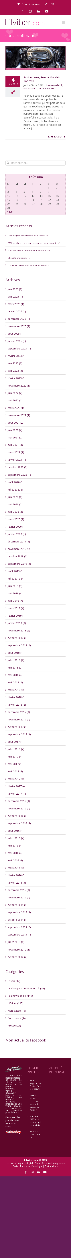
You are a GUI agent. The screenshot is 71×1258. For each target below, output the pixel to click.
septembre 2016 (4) (19, 823)
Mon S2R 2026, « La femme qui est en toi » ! (29, 250)
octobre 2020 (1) (17, 467)
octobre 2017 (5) (17, 727)
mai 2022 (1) (15, 400)
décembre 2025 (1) (19, 319)
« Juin (10, 211)
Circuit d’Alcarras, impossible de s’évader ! (28, 265)
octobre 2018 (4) (17, 638)
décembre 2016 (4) (19, 801)
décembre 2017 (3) (19, 712)
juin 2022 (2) (15, 393)
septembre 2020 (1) (19, 474)
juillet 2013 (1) (16, 942)
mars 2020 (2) (16, 519)
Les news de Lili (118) (20, 996)
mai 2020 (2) (15, 504)
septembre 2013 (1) (19, 934)
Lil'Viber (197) (15, 1003)
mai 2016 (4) (15, 853)
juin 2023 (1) (15, 363)
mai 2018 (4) (15, 675)
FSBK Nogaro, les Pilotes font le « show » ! (28, 235)
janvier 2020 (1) (17, 534)
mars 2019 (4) (16, 608)
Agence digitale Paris (29, 1163)
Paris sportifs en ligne (31, 1166)
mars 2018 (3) (16, 689)
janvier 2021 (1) (17, 459)
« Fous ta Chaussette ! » (19, 257)
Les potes (11, 1163)
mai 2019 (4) (15, 593)
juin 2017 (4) (15, 756)
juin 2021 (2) (15, 430)
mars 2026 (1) (16, 304)
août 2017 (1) (15, 741)
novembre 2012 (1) (19, 949)
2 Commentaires (47, 88)
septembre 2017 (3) (19, 734)
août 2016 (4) (15, 830)
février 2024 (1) (16, 356)
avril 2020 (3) (15, 512)
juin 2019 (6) (15, 586)
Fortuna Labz (51, 1166)
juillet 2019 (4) (16, 578)
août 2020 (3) (15, 482)
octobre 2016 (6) (17, 816)
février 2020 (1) (16, 526)
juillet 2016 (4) (16, 838)
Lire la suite (57, 136)
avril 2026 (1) (15, 296)
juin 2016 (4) (15, 845)
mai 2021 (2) (15, 437)
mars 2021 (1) (16, 452)
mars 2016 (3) (16, 867)
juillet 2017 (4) (16, 749)
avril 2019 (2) (15, 601)
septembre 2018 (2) (19, 645)
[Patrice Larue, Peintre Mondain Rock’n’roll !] (35, 58)
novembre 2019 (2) (19, 549)
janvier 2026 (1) (17, 311)
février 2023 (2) (16, 378)
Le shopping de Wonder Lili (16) (26, 988)
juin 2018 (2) (15, 667)
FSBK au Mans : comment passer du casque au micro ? (34, 243)
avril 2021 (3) (15, 445)
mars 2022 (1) (16, 408)
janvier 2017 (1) (17, 793)
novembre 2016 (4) (19, 808)
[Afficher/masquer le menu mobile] (64, 22)
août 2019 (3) (15, 571)
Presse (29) (14, 1025)
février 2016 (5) (16, 875)
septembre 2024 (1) (19, 348)
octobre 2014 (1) (17, 919)
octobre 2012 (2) (17, 957)
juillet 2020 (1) (16, 489)
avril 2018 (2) (15, 682)
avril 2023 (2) (15, 370)
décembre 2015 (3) (19, 890)
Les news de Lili (54, 85)
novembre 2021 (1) (19, 415)
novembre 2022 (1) (19, 385)
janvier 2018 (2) (17, 704)
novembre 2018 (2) (19, 630)
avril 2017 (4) (15, 771)
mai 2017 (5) (15, 764)
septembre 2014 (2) (19, 927)
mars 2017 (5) (16, 778)
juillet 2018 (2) (16, 660)
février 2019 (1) (16, 615)
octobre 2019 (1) (17, 556)
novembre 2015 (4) (19, 897)
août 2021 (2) (15, 422)
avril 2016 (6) (15, 860)
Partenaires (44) (17, 1018)
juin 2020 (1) (15, 497)
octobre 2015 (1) (17, 905)
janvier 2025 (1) (17, 341)
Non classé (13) (17, 1010)
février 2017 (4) (16, 786)
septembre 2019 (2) (19, 563)
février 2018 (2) (16, 697)
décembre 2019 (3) (19, 541)
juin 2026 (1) (15, 289)
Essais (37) (14, 981)
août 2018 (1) (15, 652)
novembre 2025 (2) (19, 326)
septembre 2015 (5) (19, 912)
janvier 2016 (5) (17, 882)
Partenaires (29, 88)
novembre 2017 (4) (19, 719)
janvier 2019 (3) (17, 623)
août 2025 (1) (15, 333)
